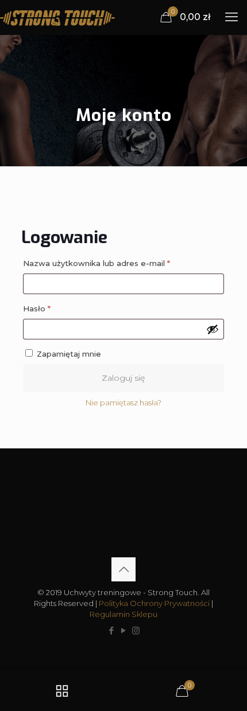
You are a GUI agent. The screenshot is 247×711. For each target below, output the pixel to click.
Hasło (58, 308)
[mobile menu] (231, 17)
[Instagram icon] (136, 630)
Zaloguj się (123, 378)
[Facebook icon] (111, 630)
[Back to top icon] (123, 569)
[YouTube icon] (123, 630)
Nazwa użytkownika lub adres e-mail (118, 263)
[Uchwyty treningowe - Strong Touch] (57, 17)
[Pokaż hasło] (212, 329)
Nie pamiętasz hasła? (123, 402)
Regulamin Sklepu (123, 614)
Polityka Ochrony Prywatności (154, 603)
